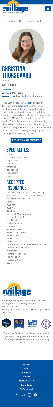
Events (26, 376)
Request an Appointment (26, 140)
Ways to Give (26, 388)
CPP (14, 118)
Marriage (27, 102)
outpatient (23, 105)
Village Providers (17, 21)
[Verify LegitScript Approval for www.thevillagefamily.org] (6, 323)
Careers (26, 372)
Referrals (26, 384)
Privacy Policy (32, 309)
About (26, 364)
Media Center (26, 380)
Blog (26, 368)
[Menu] (48, 9)
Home (6, 21)
